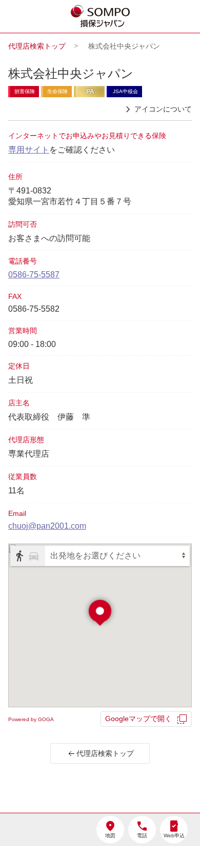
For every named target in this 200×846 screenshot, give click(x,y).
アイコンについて (163, 109)
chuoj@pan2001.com (47, 526)
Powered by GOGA (31, 719)
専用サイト (28, 149)
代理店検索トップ (37, 46)
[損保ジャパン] (100, 17)
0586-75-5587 (33, 274)
